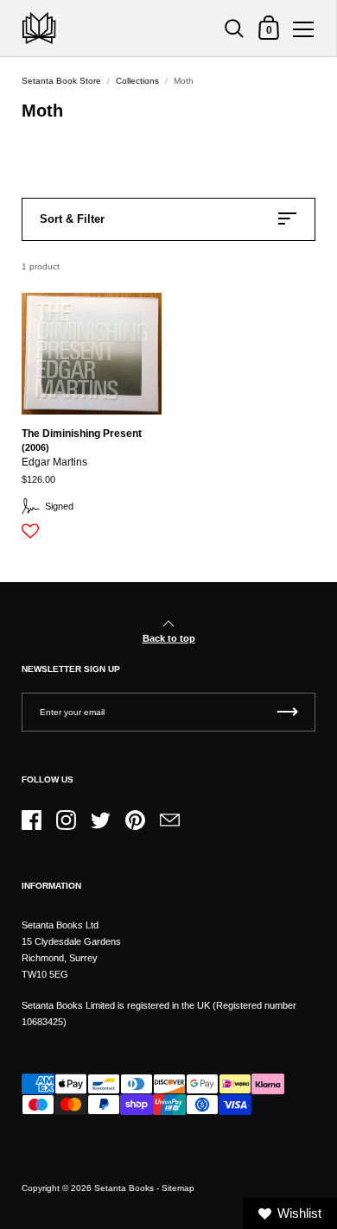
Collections (137, 81)
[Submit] (287, 712)
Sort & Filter (72, 218)
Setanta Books (124, 1188)
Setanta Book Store (61, 81)
